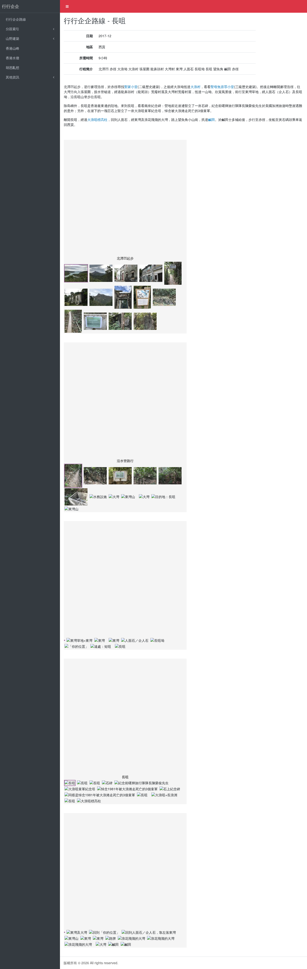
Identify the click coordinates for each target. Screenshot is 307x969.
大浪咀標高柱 (97, 119)
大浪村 (195, 86)
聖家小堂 (131, 86)
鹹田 (211, 119)
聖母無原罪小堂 (222, 86)
